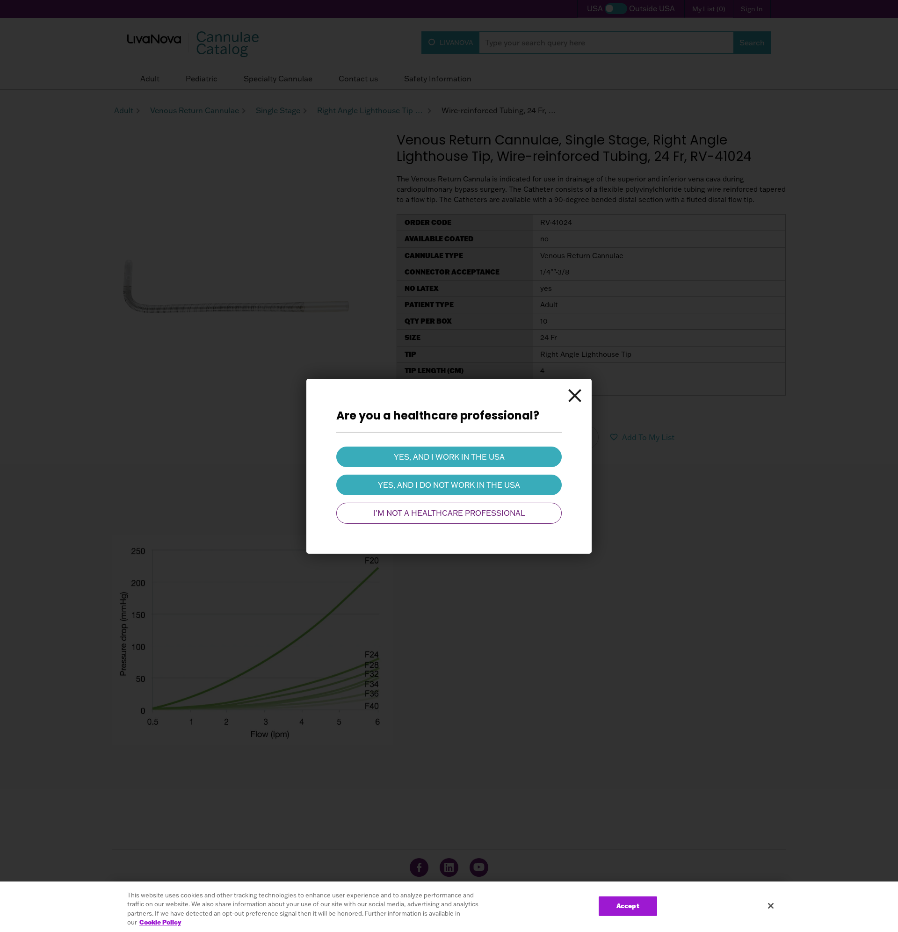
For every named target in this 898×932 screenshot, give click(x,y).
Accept (627, 906)
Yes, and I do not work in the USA (449, 485)
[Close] (574, 395)
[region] (449, 906)
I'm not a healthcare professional (449, 513)
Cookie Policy (160, 922)
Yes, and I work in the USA (449, 456)
